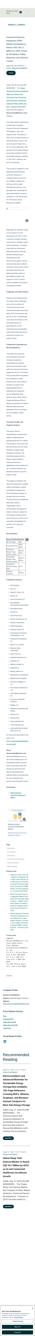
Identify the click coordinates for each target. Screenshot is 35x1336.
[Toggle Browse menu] (28, 12)
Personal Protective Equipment (15, 859)
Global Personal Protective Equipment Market (17, 795)
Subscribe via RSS (9, 1022)
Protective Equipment (13, 862)
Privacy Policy (18, 1317)
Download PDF (8, 1019)
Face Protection (11, 852)
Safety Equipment (12, 866)
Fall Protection (11, 855)
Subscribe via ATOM (10, 1025)
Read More (8, 1138)
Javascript (7, 1028)
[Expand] (26, 220)
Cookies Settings (17, 1321)
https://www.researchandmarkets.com (16, 1004)
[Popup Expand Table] (27, 539)
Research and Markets (19, 68)
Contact (9, 976)
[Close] (33, 1308)
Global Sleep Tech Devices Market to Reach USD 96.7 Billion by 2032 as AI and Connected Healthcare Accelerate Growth (16, 1167)
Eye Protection (11, 848)
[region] (17, 1321)
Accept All (17, 1332)
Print (5, 1016)
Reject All (17, 1327)
